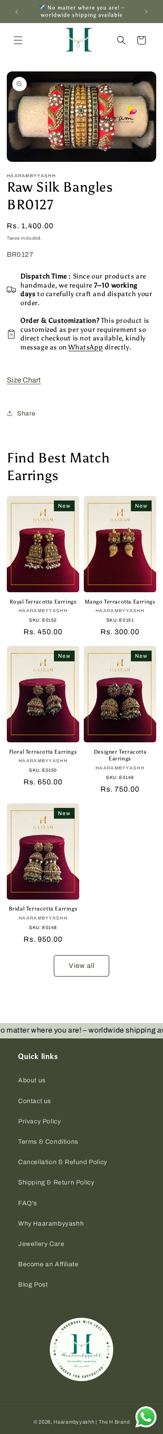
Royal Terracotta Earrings (43, 602)
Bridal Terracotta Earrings (43, 909)
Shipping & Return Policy (56, 1182)
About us (32, 1080)
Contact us (34, 1101)
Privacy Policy (39, 1121)
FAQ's (27, 1203)
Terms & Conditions (48, 1141)
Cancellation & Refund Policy (62, 1162)
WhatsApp (85, 347)
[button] (18, 40)
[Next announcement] (146, 12)
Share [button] (26, 413)
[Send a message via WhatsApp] (146, 1417)
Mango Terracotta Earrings (120, 602)
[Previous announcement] (17, 12)
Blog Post (33, 1284)
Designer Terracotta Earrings (120, 755)
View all (82, 965)
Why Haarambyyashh (51, 1223)
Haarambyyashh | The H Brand (91, 1422)
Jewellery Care (41, 1244)
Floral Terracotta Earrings (43, 752)
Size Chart (24, 380)
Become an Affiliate (48, 1264)
